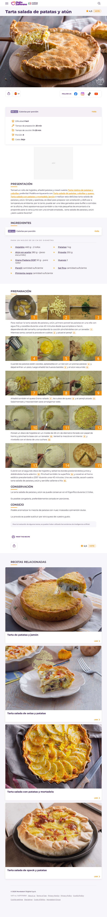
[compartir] (8, 93)
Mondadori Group (54, 900)
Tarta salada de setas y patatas (26, 713)
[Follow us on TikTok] (90, 94)
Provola (62, 252)
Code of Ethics (39, 900)
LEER (96, 641)
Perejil (18, 268)
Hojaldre (20, 247)
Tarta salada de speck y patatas (27, 870)
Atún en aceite (23, 252)
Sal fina (62, 268)
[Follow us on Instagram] (83, 94)
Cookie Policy (78, 896)
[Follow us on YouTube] (96, 94)
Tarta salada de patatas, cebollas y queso (73, 193)
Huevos (62, 260)
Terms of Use (42, 896)
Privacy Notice (53, 896)
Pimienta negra (23, 273)
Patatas (62, 247)
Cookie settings (17, 900)
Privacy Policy (66, 896)
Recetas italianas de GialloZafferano (24, 3)
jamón (51, 196)
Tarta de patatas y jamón (22, 635)
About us (31, 896)
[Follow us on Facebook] (76, 94)
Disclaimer (28, 900)
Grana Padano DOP (25, 260)
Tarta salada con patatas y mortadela (29, 196)
